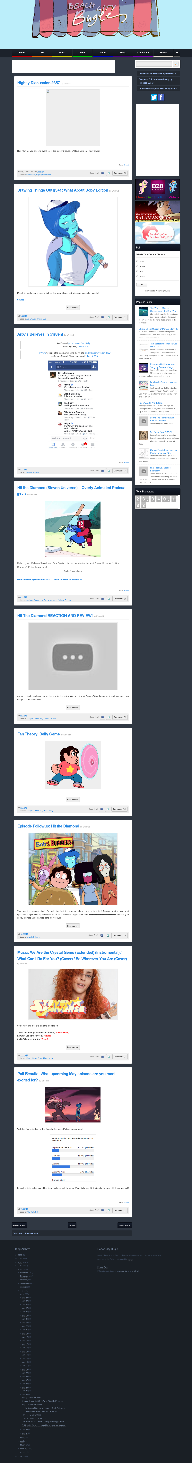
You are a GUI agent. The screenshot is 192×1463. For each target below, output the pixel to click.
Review (53, 718)
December (24, 1272)
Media (123, 52)
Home (22, 52)
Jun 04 (25, 1390)
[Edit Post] (46, 171)
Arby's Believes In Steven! (40, 334)
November (24, 1276)
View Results (150, 291)
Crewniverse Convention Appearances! (157, 73)
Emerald (126, 165)
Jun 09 (25, 1373)
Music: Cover (37, 1058)
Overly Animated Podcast (54, 600)
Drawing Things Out (38, 319)
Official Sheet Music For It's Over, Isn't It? (158, 328)
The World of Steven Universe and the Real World (164, 309)
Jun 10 (25, 1369)
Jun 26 (25, 1311)
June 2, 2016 (83, 346)
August (23, 1287)
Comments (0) (120, 599)
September (24, 1283)
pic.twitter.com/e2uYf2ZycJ (80, 343)
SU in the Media (32, 472)
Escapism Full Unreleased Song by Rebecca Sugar (162, 366)
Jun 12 (25, 1362)
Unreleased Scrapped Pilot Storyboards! (158, 88)
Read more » (72, 308)
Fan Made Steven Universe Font (163, 383)
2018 (20, 1262)
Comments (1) (120, 1057)
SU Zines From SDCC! (161, 432)
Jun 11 (25, 1365)
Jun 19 (25, 1337)
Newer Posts (19, 1225)
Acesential (123, 1271)
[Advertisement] (63, 66)
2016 (20, 1269)
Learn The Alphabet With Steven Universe (162, 419)
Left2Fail (135, 1271)
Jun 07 (25, 1380)
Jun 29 (25, 1301)
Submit (163, 52)
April (22, 1441)
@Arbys (42, 352)
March (22, 1445)
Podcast (68, 600)
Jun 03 (25, 1394)
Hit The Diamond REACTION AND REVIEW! (55, 615)
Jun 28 (25, 1304)
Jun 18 (25, 1340)
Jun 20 (25, 1333)
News (62, 52)
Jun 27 (25, 1308)
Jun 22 (25, 1326)
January (23, 1452)
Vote (142, 285)
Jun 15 (25, 1351)
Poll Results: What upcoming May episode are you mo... (44, 1425)
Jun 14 (25, 1354)
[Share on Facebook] (102, 173)
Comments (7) (120, 1210)
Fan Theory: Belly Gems (38, 734)
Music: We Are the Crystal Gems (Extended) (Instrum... (43, 1421)
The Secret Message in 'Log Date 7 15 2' (164, 345)
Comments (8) (120, 173)
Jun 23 (25, 1322)
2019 (20, 1258)
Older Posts (124, 1225)
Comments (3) (120, 471)
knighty (130, 1259)
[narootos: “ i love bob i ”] (73, 286)
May (21, 1437)
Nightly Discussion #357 (38, 82)
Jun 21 (25, 1329)
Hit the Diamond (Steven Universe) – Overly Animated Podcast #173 (49, 579)
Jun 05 (25, 1387)
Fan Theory (48, 810)
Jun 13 (25, 1358)
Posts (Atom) (31, 1233)
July (21, 1290)
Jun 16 (25, 1347)
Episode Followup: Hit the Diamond (48, 826)
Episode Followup (33, 937)
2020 (20, 1255)
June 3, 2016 (92, 356)
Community (143, 52)
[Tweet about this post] (108, 173)
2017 (20, 1265)
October (23, 1279)
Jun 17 (25, 1344)
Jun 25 (25, 1315)
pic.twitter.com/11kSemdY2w (97, 352)
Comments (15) (119, 935)
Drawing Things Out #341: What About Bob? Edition (62, 190)
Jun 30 (25, 1297)
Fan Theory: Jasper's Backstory (160, 469)
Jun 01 (25, 1433)
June (22, 1294)
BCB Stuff (30, 1212)
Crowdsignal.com (163, 291)
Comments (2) (120, 317)
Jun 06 (25, 1383)
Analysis (29, 600)
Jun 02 (25, 1429)
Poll (36, 1212)
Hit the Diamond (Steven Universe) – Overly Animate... (43, 1408)
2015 (20, 1456)
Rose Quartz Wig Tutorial (151, 402)
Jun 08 (25, 1376)
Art (42, 52)
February (23, 1448)
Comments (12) (119, 809)
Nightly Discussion (43, 174)
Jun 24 (25, 1319)
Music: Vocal (48, 1058)
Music (103, 52)
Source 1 (21, 299)
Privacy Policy (102, 1267)
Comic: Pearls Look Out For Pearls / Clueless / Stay (163, 451)
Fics (82, 52)
